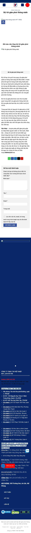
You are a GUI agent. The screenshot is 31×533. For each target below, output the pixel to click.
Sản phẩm (20, 527)
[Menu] (27, 5)
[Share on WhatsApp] (9, 158)
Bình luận (6, 178)
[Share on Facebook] (12, 158)
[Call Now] (3, 466)
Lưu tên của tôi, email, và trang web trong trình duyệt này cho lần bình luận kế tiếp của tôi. (15, 219)
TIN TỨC (26, 527)
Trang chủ (5, 527)
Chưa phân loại (15, 10)
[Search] (4, 4)
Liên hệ (18, 528)
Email (5, 201)
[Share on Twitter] (15, 158)
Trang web (6, 209)
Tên (5, 193)
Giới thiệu (13, 527)
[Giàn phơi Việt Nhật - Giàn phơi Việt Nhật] (15, 5)
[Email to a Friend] (18, 158)
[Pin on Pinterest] (21, 158)
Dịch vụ (13, 528)
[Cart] (22, 4)
